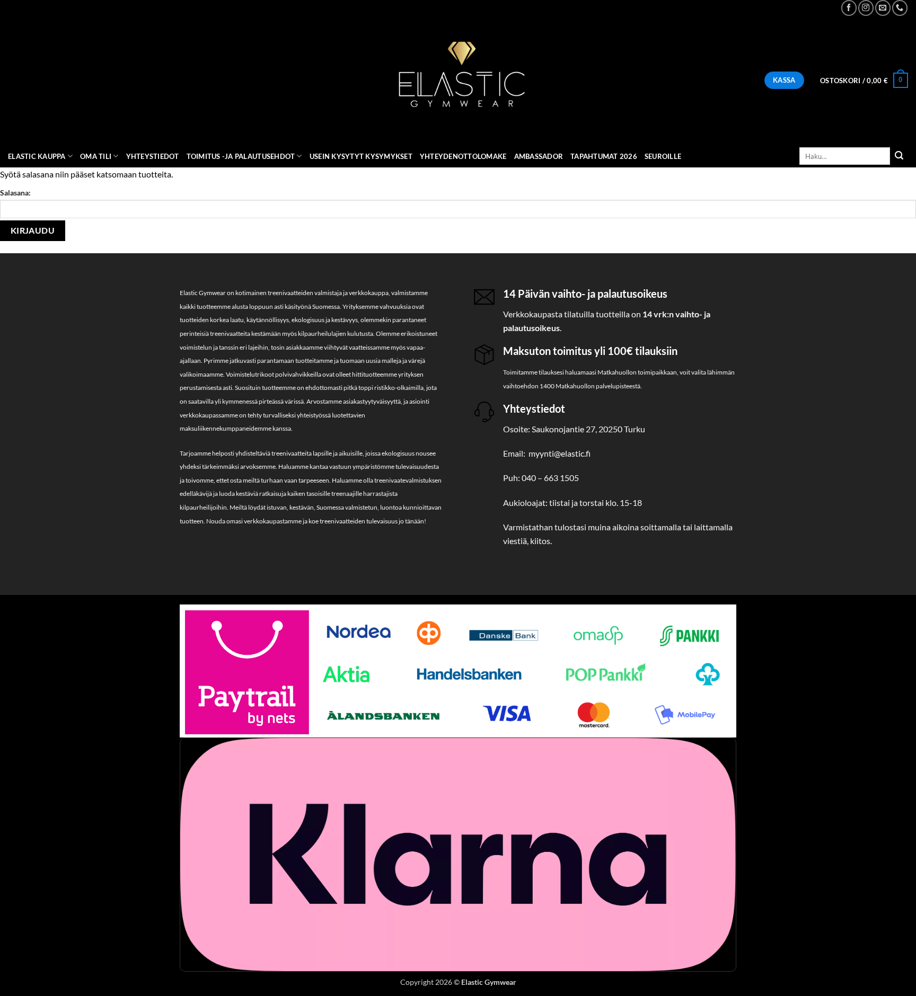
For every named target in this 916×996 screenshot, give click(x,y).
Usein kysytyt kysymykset (361, 156)
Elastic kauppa (37, 156)
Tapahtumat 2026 (603, 156)
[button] (864, 80)
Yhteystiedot (152, 156)
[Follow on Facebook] (849, 7)
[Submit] (899, 156)
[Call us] (900, 7)
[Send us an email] (883, 7)
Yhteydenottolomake (463, 156)
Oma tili (95, 156)
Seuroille (663, 156)
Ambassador (538, 156)
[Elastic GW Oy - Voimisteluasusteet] (458, 80)
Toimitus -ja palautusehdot (241, 156)
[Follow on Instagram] (866, 7)
